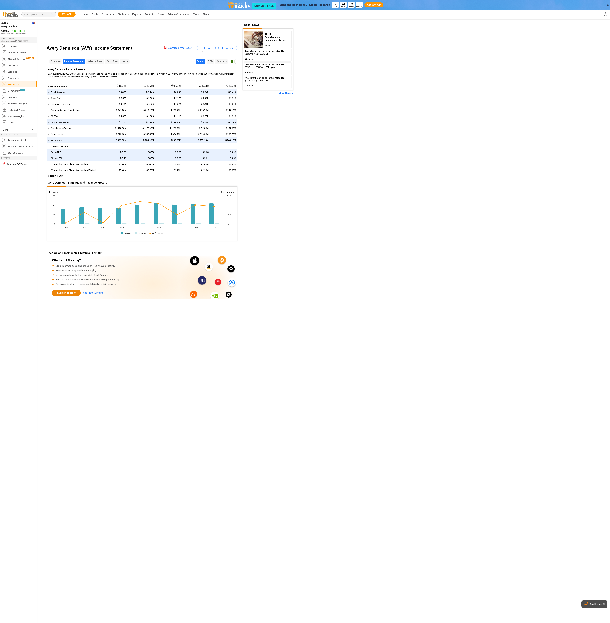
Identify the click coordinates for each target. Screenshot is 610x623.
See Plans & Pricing (93, 292)
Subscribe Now (66, 292)
